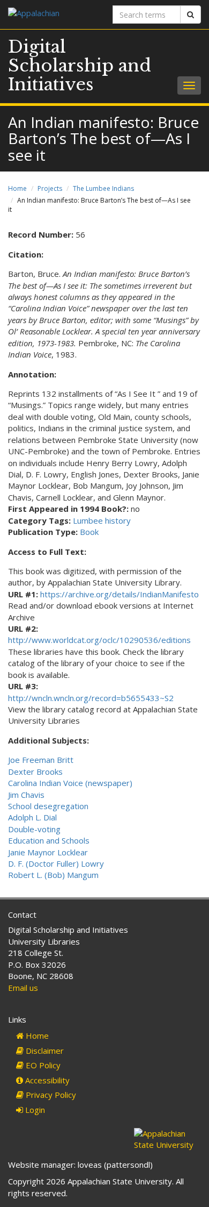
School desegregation (48, 806)
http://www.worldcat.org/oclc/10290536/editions (99, 639)
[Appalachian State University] (52, 14)
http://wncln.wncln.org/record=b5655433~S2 (91, 697)
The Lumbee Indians (103, 188)
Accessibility (46, 1080)
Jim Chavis (26, 794)
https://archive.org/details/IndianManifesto (119, 594)
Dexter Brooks (35, 771)
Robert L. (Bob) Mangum (53, 874)
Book (89, 531)
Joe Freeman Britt (40, 759)
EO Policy (42, 1065)
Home (17, 188)
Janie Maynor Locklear (48, 852)
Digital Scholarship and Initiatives (79, 65)
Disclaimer (44, 1050)
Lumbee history (102, 520)
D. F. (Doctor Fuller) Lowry (56, 863)
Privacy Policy (50, 1094)
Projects (50, 188)
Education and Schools (48, 840)
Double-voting (34, 829)
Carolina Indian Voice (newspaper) (70, 782)
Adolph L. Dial (32, 817)
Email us (23, 987)
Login (34, 1109)
